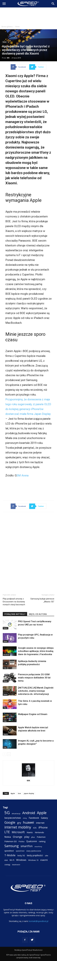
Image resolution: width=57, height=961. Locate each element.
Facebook (34, 817)
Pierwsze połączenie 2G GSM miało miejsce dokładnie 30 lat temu (34, 677)
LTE (7, 832)
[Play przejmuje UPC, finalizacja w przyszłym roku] (10, 638)
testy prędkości (35, 855)
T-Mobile (9, 855)
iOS (35, 827)
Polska (21, 841)
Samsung (11, 845)
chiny (25, 818)
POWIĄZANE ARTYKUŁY (14, 614)
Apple (6, 734)
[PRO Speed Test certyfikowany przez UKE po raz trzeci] (10, 624)
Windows (21, 859)
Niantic (30, 832)
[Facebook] (25, 940)
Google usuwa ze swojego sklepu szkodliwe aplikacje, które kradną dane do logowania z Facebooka (36, 651)
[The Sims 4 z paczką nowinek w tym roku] (10, 704)
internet (40, 822)
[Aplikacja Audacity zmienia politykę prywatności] (10, 664)
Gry (5, 708)
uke (46, 855)
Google (9, 822)
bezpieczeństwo (12, 817)
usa (6, 860)
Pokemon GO (10, 841)
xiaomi (44, 859)
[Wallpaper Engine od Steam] (10, 717)
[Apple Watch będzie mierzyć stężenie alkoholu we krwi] (10, 730)
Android (6, 655)
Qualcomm (31, 841)
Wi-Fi (12, 860)
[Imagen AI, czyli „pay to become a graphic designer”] (10, 744)
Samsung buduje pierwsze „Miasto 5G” (42, 600)
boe (19, 793)
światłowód (16, 865)
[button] (53, 3)
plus (33, 837)
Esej (5, 668)
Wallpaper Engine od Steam (32, 714)
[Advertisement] (28, 16)
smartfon (27, 846)
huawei (28, 822)
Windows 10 (33, 860)
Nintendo (39, 832)
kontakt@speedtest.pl (38, 921)
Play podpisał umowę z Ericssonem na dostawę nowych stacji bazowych (14, 602)
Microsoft (18, 832)
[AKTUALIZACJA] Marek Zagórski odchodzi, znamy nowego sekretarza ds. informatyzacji (35, 690)
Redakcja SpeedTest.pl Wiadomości (28, 950)
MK (8, 58)
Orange (17, 836)
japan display (29, 793)
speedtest (9, 850)
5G (7, 812)
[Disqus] (28, 552)
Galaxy (44, 817)
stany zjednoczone (33, 851)
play (26, 836)
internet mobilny (17, 827)
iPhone (43, 827)
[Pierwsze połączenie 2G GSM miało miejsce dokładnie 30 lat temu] (10, 677)
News (17, 26)
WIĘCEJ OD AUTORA (38, 614)
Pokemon (41, 837)
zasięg (7, 864)
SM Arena (22, 475)
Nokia (7, 836)
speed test (20, 851)
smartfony (38, 846)
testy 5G (21, 855)
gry (19, 822)
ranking (42, 841)
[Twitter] (32, 940)
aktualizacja (16, 813)
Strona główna (7, 26)
